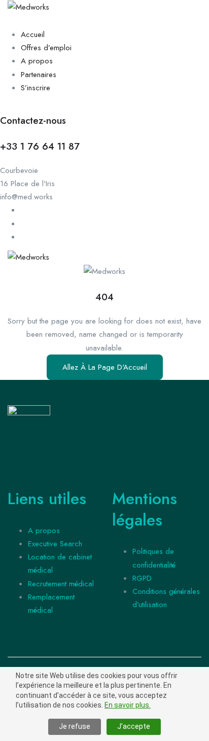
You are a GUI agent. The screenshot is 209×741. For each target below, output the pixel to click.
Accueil (33, 34)
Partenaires (38, 74)
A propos (37, 60)
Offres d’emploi (46, 47)
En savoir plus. (127, 705)
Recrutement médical (61, 583)
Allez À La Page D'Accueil (104, 367)
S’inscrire (35, 87)
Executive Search (55, 543)
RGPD (142, 578)
